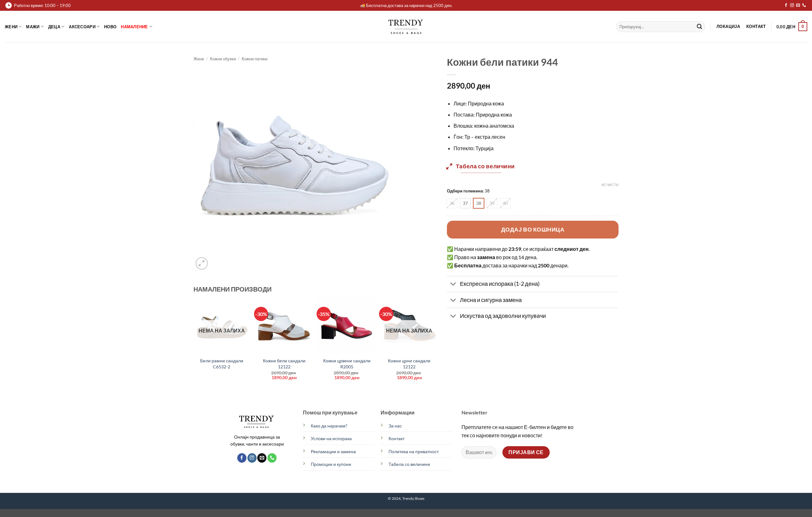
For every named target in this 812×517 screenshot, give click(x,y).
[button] (791, 27)
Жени (11, 26)
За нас (395, 425)
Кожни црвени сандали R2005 (346, 363)
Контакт (396, 438)
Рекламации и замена (333, 451)
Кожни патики (254, 58)
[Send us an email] (798, 5)
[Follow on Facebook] (786, 5)
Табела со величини (409, 464)
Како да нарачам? (329, 425)
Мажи (32, 26)
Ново (110, 26)
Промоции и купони (331, 464)
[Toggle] (453, 285)
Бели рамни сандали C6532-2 (221, 363)
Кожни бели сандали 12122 (284, 363)
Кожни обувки (223, 58)
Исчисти (610, 185)
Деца (54, 26)
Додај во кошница (533, 229)
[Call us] (804, 5)
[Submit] (699, 26)
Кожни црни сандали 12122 (409, 363)
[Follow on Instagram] (792, 5)
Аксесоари (82, 26)
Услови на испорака (331, 438)
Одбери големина (465, 191)
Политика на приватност (414, 451)
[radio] (452, 203)
